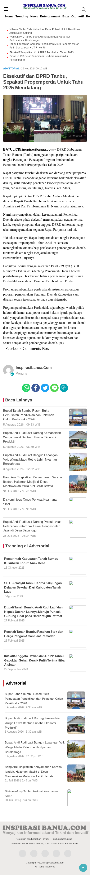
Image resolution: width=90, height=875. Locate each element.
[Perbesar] (45, 141)
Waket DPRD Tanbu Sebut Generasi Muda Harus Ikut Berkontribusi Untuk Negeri (39, 38)
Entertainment (50, 16)
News (34, 16)
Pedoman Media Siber (23, 843)
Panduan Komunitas (62, 839)
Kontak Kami (71, 843)
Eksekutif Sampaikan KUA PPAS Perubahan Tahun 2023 (41, 52)
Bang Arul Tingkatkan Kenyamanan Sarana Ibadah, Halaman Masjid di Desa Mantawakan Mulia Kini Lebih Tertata (33, 771)
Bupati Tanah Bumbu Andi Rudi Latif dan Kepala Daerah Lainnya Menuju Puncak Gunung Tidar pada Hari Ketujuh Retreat (33, 612)
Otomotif (77, 16)
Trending (21, 16)
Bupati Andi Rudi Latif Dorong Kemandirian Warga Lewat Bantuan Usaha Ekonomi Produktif (33, 722)
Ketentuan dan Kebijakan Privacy (32, 839)
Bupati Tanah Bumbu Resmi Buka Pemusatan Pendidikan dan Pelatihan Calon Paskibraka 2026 (34, 698)
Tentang (40, 843)
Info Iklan (51, 843)
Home (9, 16)
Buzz (65, 16)
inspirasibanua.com (34, 368)
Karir (60, 843)
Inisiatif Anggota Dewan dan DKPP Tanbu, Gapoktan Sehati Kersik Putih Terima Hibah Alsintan (35, 660)
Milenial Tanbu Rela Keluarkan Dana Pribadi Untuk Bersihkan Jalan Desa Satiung (44, 31)
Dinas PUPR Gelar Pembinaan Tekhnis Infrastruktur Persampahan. (38, 58)
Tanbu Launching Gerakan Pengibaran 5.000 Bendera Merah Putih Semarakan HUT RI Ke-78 (44, 46)
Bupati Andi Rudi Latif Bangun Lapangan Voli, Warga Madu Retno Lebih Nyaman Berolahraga (35, 747)
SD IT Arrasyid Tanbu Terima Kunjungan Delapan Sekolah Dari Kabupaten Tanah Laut (33, 587)
